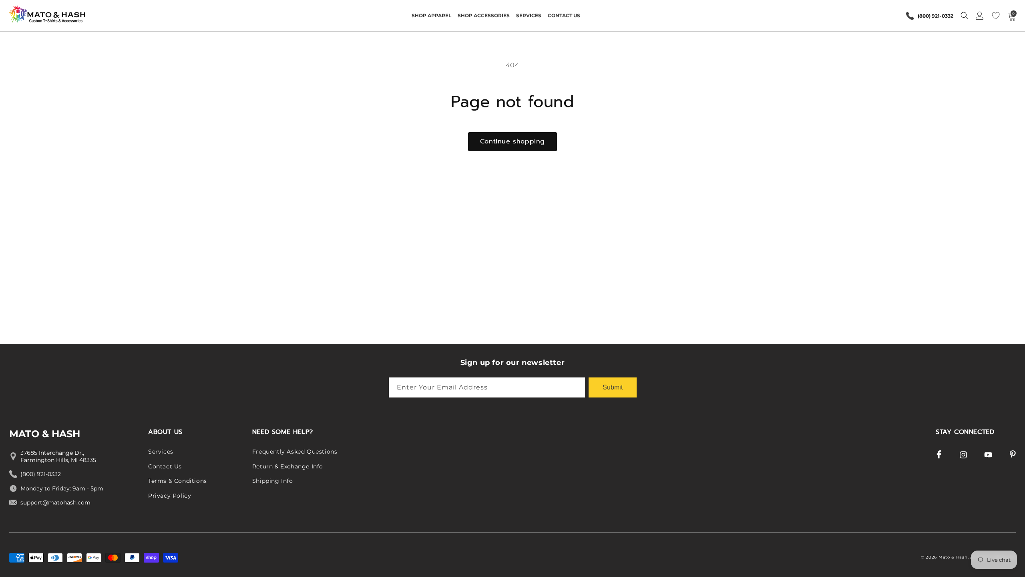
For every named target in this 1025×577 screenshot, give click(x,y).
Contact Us (165, 466)
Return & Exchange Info (287, 466)
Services (160, 451)
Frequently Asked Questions (295, 451)
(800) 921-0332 (935, 16)
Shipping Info (272, 480)
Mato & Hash (953, 557)
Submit (613, 387)
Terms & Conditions (177, 480)
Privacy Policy (169, 495)
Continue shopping (512, 141)
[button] (431, 15)
